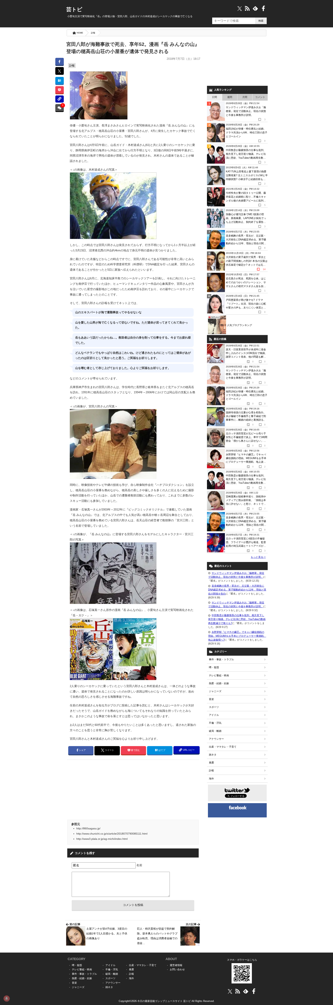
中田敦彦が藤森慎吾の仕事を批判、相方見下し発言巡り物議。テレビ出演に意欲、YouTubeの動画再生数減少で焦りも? (237, 619)
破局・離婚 (215, 731)
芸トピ (74, 9)
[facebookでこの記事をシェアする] (59, 61)
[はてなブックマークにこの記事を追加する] (59, 80)
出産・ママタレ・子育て (222, 746)
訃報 (93, 33)
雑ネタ (212, 754)
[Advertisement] (99, 790)
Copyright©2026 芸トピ (166, 1001)
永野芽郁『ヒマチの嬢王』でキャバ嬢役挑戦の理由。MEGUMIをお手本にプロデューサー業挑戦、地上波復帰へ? (237, 636)
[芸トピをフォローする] (240, 8)
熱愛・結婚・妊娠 (219, 683)
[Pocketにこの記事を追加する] (59, 89)
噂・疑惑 (214, 667)
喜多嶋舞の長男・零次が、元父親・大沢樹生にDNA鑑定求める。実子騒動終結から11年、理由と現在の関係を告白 (237, 589)
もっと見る (258, 557)
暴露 (211, 762)
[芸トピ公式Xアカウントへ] (230, 991)
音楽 (211, 699)
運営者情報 (176, 965)
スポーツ (214, 707)
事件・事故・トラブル (221, 659)
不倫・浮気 (215, 722)
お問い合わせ (177, 969)
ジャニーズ (215, 691)
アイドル (214, 715)
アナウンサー (216, 738)
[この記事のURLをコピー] (59, 99)
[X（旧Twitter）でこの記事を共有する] (59, 71)
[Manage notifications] (6, 998)
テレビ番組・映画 (219, 675)
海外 (211, 778)
